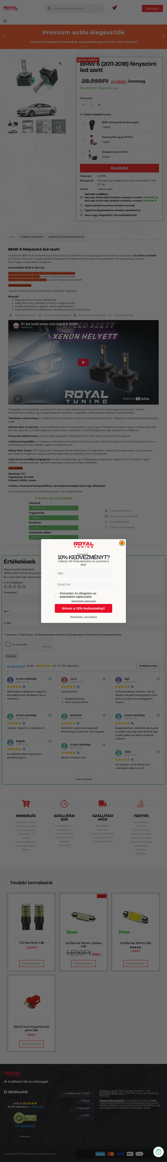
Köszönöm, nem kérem (83, 617)
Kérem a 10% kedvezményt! (83, 608)
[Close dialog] (122, 543)
